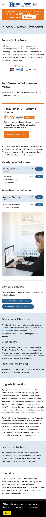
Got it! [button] (7, 513)
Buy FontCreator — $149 (16, 134)
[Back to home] (20, 4)
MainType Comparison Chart (16, 301)
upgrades (32, 404)
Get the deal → (29, 17)
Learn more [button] (33, 507)
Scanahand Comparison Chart (17, 306)
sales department (17, 356)
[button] (3, 4)
